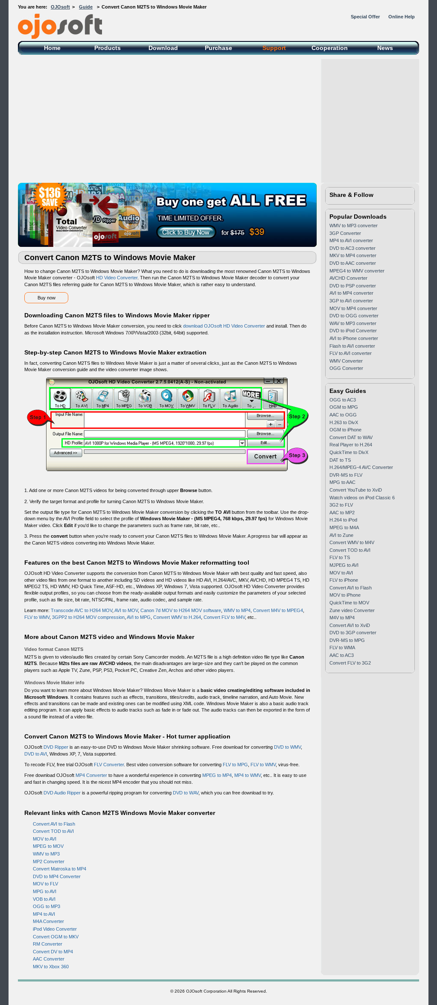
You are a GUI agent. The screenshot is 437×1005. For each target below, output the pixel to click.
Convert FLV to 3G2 (350, 662)
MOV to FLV (45, 883)
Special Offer (365, 16)
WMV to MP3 (46, 853)
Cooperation (330, 47)
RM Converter (47, 943)
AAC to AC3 (341, 655)
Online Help (401, 16)
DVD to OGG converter (354, 315)
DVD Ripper (56, 747)
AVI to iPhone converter (353, 338)
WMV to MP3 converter (353, 225)
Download (163, 47)
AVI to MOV (126, 610)
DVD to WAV (185, 792)
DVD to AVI (35, 753)
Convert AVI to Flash (54, 823)
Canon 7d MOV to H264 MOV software (180, 610)
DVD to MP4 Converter (57, 876)
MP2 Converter (48, 861)
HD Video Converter (116, 277)
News (385, 47)
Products (107, 47)
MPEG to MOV (48, 846)
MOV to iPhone (345, 595)
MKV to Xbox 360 (51, 966)
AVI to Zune (341, 535)
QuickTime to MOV (349, 602)
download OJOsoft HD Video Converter (224, 325)
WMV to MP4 (237, 610)
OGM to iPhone (345, 429)
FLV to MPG (235, 764)
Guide (86, 6)
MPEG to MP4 (217, 775)
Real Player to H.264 (350, 444)
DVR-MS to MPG (347, 640)
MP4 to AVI (44, 914)
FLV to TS (339, 557)
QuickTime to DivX (348, 452)
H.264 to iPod (343, 519)
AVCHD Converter (348, 278)
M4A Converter (48, 921)
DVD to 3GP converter (352, 632)
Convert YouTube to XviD (355, 489)
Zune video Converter (352, 610)
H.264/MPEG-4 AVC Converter (361, 467)
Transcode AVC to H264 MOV (81, 610)
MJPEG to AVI (343, 565)
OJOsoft (60, 6)
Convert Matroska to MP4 (59, 868)
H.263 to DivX (343, 422)
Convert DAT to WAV (351, 437)
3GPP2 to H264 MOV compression (88, 617)
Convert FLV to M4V (224, 617)
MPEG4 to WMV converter (357, 270)
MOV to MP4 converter (353, 308)
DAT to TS (340, 460)
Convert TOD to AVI (53, 831)
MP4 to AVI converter (351, 240)
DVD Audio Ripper (62, 792)
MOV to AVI (44, 838)
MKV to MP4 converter (352, 255)
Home (52, 47)
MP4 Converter (91, 775)
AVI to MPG (139, 617)
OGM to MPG (343, 407)
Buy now (46, 297)
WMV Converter (346, 360)
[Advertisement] (218, 119)
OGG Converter (346, 368)
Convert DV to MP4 (53, 951)
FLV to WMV (37, 617)
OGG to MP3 (46, 906)
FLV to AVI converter (350, 353)
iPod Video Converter (55, 929)
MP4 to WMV (247, 775)
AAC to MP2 (342, 512)
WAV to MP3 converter (352, 323)
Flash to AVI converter (352, 346)
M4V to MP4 (342, 617)
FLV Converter (109, 764)
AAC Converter (48, 958)
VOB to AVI (44, 899)
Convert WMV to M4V (351, 542)
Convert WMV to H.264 (177, 617)
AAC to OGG (343, 414)
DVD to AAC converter (352, 263)
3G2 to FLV (341, 504)
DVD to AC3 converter (352, 248)
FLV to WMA (342, 647)
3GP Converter (345, 233)
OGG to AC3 (342, 399)
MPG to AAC (342, 482)
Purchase (218, 47)
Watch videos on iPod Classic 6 (362, 497)
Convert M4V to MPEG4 (278, 610)
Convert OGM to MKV (56, 936)
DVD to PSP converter (352, 285)
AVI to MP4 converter (351, 293)
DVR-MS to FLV (345, 475)
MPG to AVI (44, 891)
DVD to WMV (287, 747)
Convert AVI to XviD (349, 625)
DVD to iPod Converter (353, 330)
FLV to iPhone (343, 580)
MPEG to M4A (344, 527)
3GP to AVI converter (351, 300)
